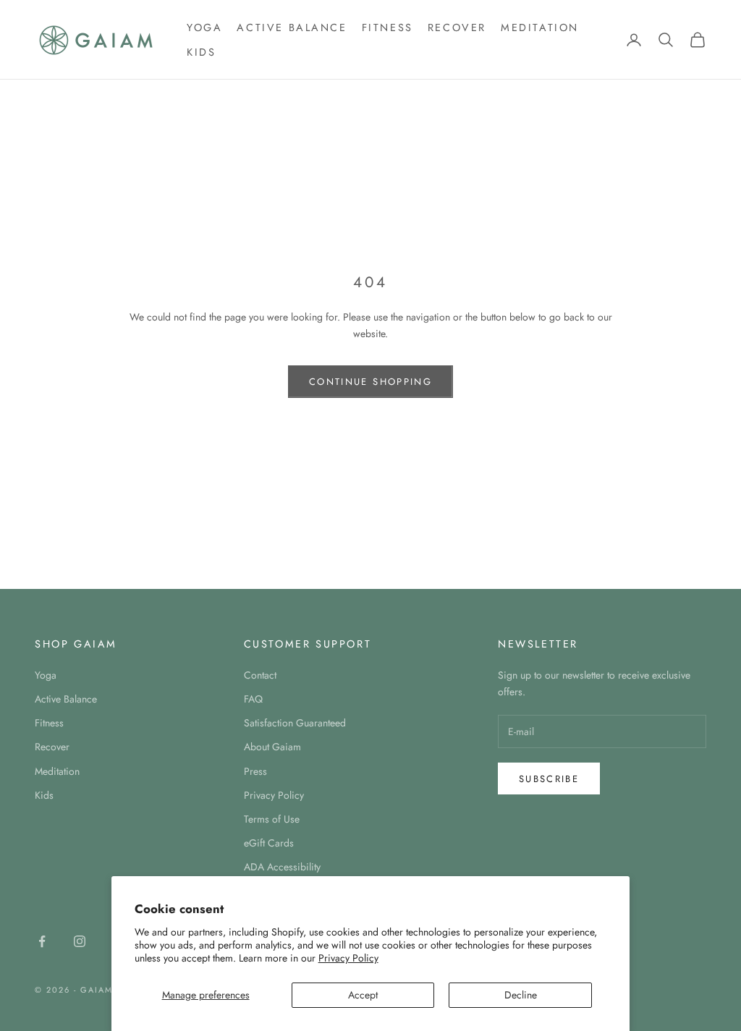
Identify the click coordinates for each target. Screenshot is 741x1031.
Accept (363, 995)
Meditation (540, 27)
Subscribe (549, 779)
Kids (201, 52)
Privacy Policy (348, 958)
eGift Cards (269, 843)
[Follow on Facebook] (42, 941)
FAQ (253, 699)
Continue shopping (370, 382)
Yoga (204, 27)
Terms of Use (272, 819)
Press (255, 771)
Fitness (387, 27)
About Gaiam (272, 746)
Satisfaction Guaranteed (295, 723)
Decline (520, 995)
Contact (260, 675)
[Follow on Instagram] (79, 941)
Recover (457, 27)
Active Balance (292, 27)
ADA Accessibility (282, 867)
